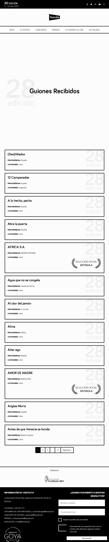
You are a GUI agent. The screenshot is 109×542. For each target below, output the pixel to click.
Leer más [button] (73, 531)
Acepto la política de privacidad (75, 519)
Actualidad (94, 29)
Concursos (41, 29)
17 (58, 450)
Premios (56, 29)
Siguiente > (67, 450)
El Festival (25, 29)
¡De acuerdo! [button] (87, 538)
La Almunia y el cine (74, 29)
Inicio (11, 29)
